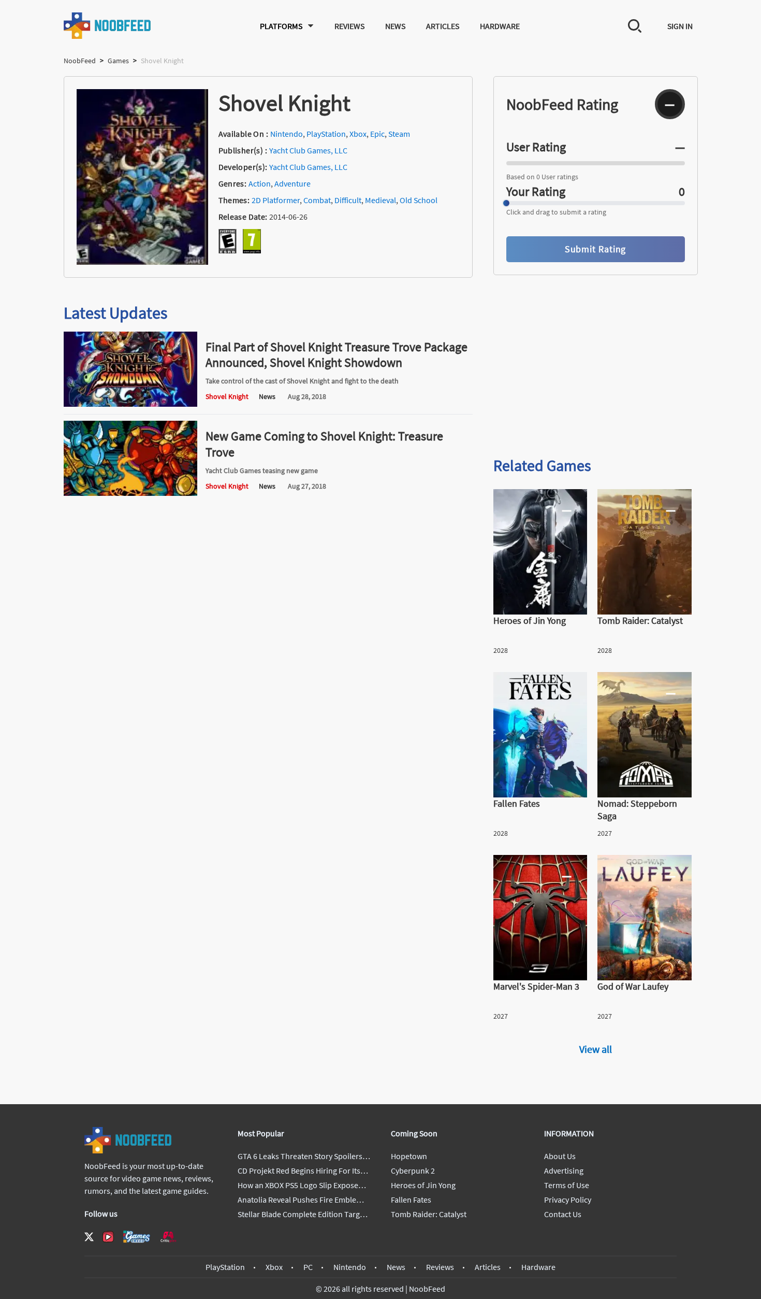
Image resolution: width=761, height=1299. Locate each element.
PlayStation (326, 134)
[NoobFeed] (108, 25)
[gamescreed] (137, 1236)
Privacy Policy (567, 1199)
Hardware (500, 26)
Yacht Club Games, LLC (308, 150)
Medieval (380, 200)
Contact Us (562, 1214)
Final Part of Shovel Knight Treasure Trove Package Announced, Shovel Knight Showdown (336, 354)
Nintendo (286, 134)
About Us (560, 1156)
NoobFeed (80, 60)
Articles (442, 26)
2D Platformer (276, 200)
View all (595, 1049)
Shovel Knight (227, 396)
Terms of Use (566, 1185)
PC (308, 1267)
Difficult (347, 200)
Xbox (358, 134)
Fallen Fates (411, 1199)
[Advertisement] (595, 366)
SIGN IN (680, 26)
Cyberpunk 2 (413, 1170)
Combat (317, 200)
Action (259, 183)
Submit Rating (595, 249)
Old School (418, 200)
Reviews (349, 26)
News (395, 26)
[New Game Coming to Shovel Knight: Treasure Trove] (130, 493)
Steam (399, 134)
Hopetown (409, 1156)
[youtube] (108, 1237)
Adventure (292, 183)
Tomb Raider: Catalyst (428, 1214)
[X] (89, 1236)
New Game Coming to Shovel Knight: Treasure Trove (324, 444)
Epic (377, 134)
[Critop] (168, 1236)
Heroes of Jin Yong (423, 1185)
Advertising (563, 1170)
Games (118, 60)
